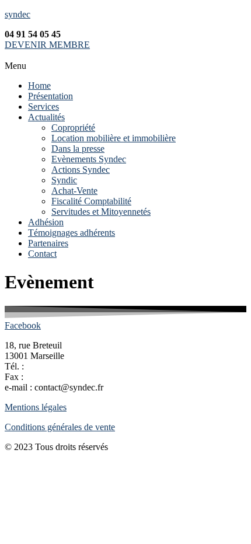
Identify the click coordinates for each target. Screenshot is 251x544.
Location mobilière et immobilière (113, 138)
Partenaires (48, 243)
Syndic (64, 180)
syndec (17, 14)
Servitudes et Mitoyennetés (101, 212)
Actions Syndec (80, 170)
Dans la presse (77, 149)
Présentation (50, 96)
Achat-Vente (74, 191)
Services (43, 106)
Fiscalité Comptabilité (91, 201)
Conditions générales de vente (60, 427)
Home (39, 85)
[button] (125, 66)
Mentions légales (36, 407)
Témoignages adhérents (71, 233)
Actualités (46, 117)
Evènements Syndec (88, 159)
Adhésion (46, 222)
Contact (42, 254)
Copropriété (73, 127)
